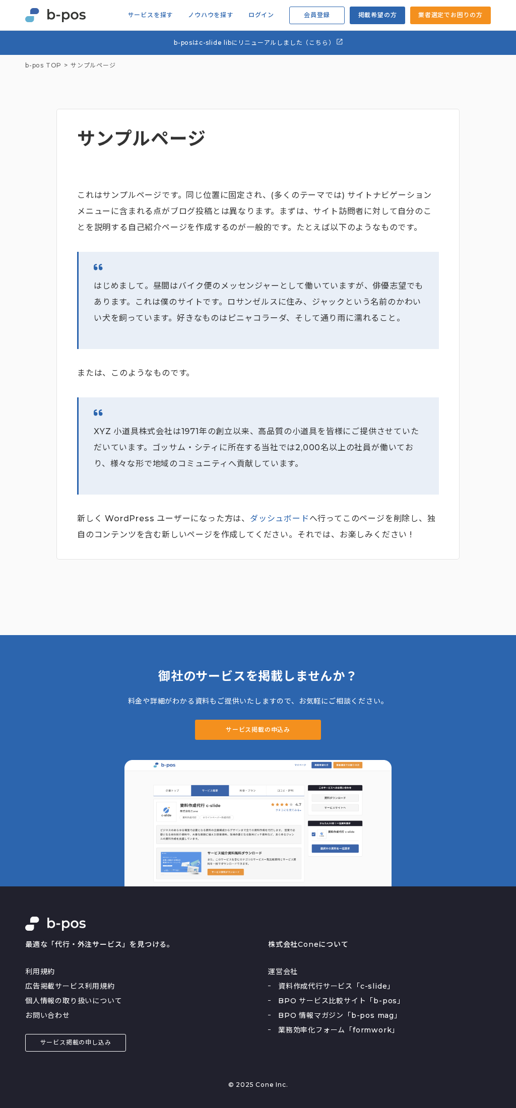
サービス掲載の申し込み (75, 1042)
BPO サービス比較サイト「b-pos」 (341, 1000)
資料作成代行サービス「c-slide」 (336, 986)
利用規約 (40, 971)
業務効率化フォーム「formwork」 (338, 1029)
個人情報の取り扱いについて (73, 1000)
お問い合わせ (47, 1015)
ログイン (261, 15)
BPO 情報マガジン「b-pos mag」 (340, 1015)
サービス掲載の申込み (258, 729)
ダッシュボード (279, 518)
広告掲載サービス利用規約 (70, 986)
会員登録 (317, 15)
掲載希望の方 (377, 15)
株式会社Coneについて (308, 944)
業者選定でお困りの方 (450, 15)
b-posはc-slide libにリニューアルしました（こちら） (255, 42)
